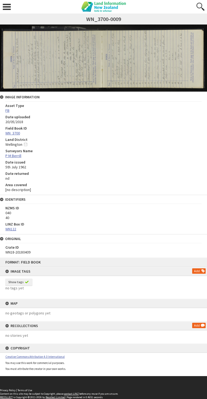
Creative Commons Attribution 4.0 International (35, 357)
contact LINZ (71, 393)
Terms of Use (25, 390)
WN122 (10, 229)
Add (197, 271)
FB (7, 110)
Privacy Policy (8, 390)
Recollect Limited (55, 397)
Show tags (16, 282)
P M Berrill (13, 155)
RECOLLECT (6, 397)
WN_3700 (12, 133)
